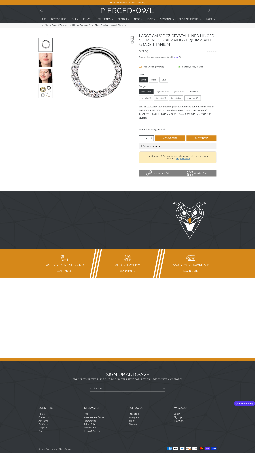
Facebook (134, 414)
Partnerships (90, 421)
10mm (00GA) (193, 98)
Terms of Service (92, 431)
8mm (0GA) (176, 98)
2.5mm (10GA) (164, 92)
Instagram (134, 417)
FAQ (86, 414)
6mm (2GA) (161, 98)
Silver (143, 80)
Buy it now (201, 138)
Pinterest (133, 424)
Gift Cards (43, 424)
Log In (177, 414)
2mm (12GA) (146, 92)
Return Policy (90, 424)
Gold (164, 80)
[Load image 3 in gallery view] (46, 76)
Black (153, 80)
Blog (41, 431)
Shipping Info (90, 427)
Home (41, 25)
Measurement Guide (94, 417)
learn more (64, 271)
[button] (41, 11)
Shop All (43, 427)
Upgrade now (183, 158)
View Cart (178, 421)
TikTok (132, 421)
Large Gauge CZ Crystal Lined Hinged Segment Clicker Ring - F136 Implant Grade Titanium (86, 25)
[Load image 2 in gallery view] (46, 60)
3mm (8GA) (180, 92)
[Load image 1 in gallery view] (46, 45)
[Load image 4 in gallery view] (46, 91)
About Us (43, 421)
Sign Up (178, 417)
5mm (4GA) (147, 99)
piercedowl (50, 449)
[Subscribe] (164, 389)
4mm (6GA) (194, 92)
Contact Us (44, 417)
